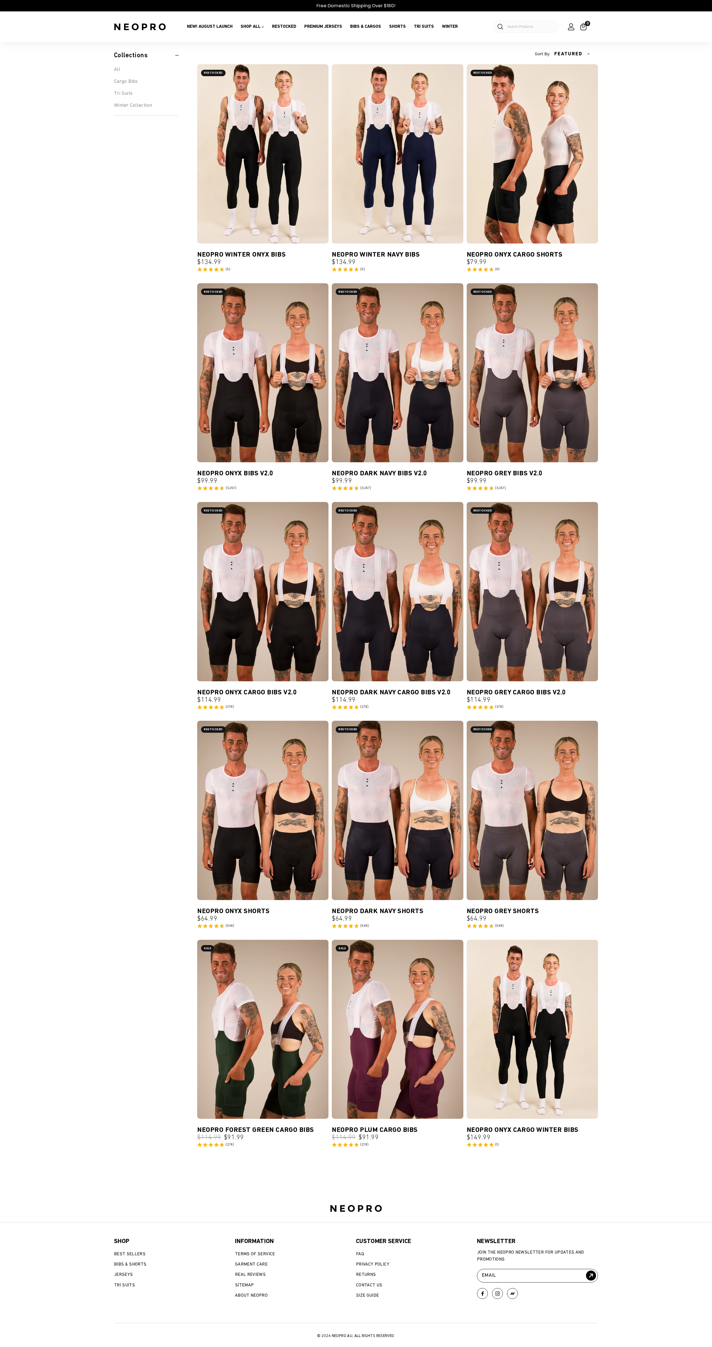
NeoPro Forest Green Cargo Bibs (255, 1130)
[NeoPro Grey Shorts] (532, 810)
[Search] (523, 26)
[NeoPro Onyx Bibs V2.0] (262, 373)
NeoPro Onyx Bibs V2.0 (235, 473)
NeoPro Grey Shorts (503, 911)
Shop (121, 1241)
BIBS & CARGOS (365, 26)
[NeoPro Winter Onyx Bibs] (262, 153)
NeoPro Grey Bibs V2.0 (505, 473)
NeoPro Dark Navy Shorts (377, 911)
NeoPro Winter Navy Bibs (376, 254)
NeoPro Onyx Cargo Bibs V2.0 (247, 692)
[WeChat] (512, 1293)
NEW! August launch (210, 26)
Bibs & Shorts (130, 1264)
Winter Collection (133, 105)
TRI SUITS (424, 26)
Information (254, 1241)
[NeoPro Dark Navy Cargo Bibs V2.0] (397, 591)
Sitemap (244, 1285)
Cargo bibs (126, 81)
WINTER (450, 26)
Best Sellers (129, 1254)
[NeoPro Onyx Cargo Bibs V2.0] (262, 591)
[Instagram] (497, 1293)
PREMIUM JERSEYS (323, 26)
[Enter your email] (591, 1276)
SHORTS (397, 26)
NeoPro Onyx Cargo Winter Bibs (522, 1130)
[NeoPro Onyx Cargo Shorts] (532, 153)
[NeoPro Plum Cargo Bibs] (397, 1029)
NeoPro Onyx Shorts (233, 911)
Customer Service (383, 1241)
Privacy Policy (372, 1264)
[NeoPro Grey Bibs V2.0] (532, 373)
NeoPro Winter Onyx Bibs (241, 254)
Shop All (251, 26)
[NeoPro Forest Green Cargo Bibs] (262, 1029)
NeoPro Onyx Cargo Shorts (515, 254)
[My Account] (571, 26)
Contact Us (369, 1285)
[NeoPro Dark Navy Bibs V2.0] (397, 373)
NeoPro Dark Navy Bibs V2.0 (379, 473)
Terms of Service (255, 1254)
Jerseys (123, 1275)
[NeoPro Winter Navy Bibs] (397, 153)
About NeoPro (251, 1295)
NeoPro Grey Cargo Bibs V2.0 (516, 692)
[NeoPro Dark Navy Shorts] (397, 810)
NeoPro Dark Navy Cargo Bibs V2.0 (391, 692)
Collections (131, 55)
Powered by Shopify (144, 1321)
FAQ (360, 1254)
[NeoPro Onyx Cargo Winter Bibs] (532, 1029)
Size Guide (367, 1295)
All (117, 69)
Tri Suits (123, 93)
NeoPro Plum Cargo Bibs (375, 1130)
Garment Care (251, 1264)
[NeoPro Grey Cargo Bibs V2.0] (532, 591)
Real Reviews (250, 1275)
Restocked (284, 26)
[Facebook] (482, 1293)
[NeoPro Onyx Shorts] (262, 810)
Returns (366, 1275)
